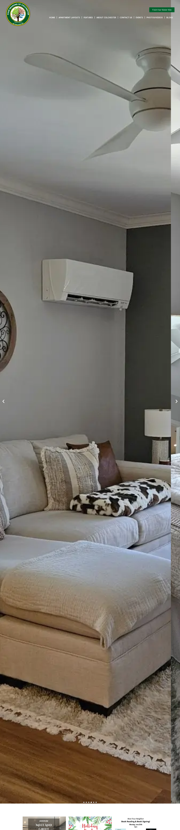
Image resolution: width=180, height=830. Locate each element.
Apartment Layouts (69, 17)
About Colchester (106, 17)
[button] (3, 401)
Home (52, 17)
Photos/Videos (155, 17)
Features (88, 17)
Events (139, 17)
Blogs (169, 17)
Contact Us (126, 17)
